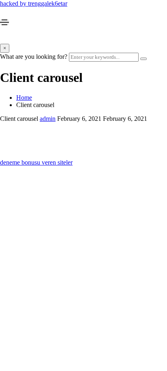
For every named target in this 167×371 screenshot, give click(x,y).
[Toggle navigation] (4, 22)
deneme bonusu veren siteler (36, 162)
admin (48, 118)
